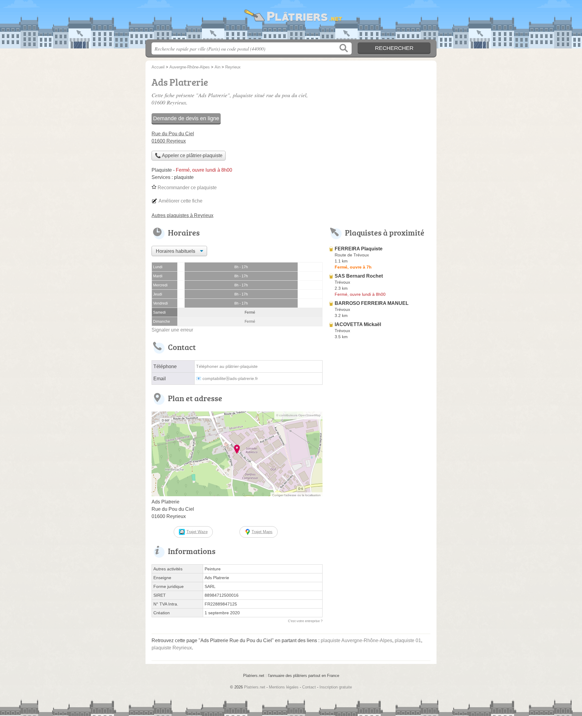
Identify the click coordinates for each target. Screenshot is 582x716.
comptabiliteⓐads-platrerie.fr (230, 378)
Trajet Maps (262, 532)
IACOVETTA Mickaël (358, 324)
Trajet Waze (197, 532)
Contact (309, 687)
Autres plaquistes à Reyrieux (182, 215)
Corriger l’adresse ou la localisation (296, 495)
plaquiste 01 (408, 640)
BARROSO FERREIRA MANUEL (372, 303)
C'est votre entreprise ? (305, 621)
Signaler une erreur (172, 329)
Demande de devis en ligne (186, 118)
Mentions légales (284, 687)
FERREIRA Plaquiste (359, 248)
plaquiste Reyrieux (172, 647)
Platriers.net (291, 21)
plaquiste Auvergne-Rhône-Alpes (356, 640)
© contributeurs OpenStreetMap (298, 415)
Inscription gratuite (335, 687)
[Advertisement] (379, 482)
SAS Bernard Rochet (359, 276)
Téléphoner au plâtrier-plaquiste (227, 366)
